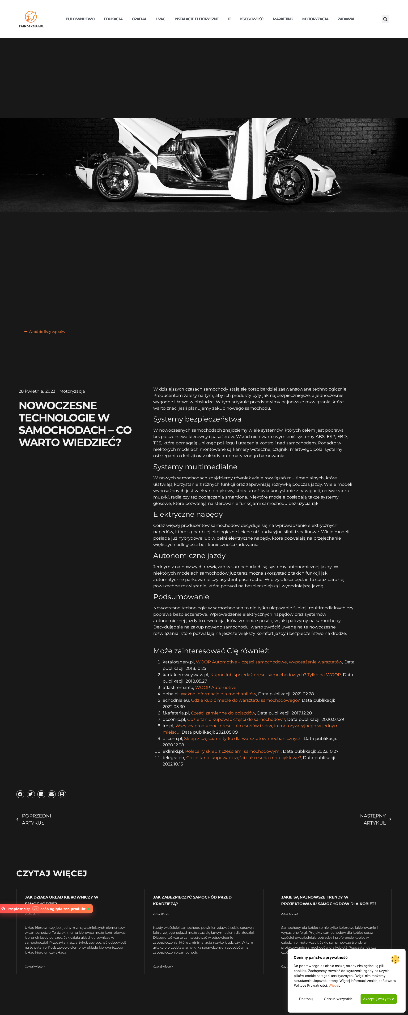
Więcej (334, 985)
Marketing (283, 19)
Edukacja (113, 19)
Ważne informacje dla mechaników (218, 694)
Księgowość (252, 19)
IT (229, 19)
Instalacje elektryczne (196, 19)
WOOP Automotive (215, 687)
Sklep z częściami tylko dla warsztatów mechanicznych (243, 738)
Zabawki (346, 19)
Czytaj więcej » (35, 966)
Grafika (139, 19)
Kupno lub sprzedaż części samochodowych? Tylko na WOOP (275, 674)
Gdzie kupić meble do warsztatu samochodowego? (245, 700)
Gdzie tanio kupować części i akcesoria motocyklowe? (243, 757)
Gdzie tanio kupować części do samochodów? (236, 719)
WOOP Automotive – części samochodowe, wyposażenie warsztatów (269, 662)
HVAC (160, 19)
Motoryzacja (315, 19)
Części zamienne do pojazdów (223, 713)
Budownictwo (80, 19)
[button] (385, 19)
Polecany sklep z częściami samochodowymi (233, 751)
